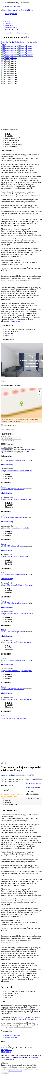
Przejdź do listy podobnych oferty (14, 33)
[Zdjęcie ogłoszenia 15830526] (9, 46)
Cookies (4, 1059)
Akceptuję (5, 1073)
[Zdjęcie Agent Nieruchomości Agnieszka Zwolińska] (17, 614)
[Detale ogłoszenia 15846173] (12, 574)
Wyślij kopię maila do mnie (13, 447)
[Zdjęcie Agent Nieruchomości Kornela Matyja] (15, 556)
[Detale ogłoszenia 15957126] (12, 460)
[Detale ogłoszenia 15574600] (12, 603)
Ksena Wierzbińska (33, 787)
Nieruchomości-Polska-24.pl (26, 1019)
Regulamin (19, 1057)
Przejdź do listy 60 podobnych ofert (13, 718)
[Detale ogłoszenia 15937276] (12, 632)
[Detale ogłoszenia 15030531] (12, 660)
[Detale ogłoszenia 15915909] (12, 689)
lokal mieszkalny (7, 464)
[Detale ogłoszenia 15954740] (12, 546)
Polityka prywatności (31, 1057)
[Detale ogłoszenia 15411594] (12, 517)
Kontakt (11, 1059)
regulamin (4, 452)
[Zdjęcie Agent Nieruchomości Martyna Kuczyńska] (17, 585)
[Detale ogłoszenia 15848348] (12, 489)
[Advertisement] (21, 105)
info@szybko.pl (6, 1050)
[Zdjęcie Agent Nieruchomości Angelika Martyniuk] (16, 499)
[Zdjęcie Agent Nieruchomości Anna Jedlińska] (15, 528)
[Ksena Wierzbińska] (33, 783)
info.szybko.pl (6, 1052)
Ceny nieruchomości (12, 6)
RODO (26, 452)
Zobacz (3, 487)
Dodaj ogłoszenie (11, 1037)
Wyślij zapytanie (7, 449)
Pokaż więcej (15, 321)
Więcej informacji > (15, 1071)
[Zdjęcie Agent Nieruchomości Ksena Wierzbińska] (16, 471)
